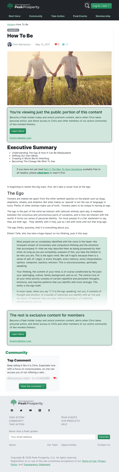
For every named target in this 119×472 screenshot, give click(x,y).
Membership (103, 16)
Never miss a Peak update (23, 431)
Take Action (58, 16)
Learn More (18, 131)
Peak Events (80, 16)
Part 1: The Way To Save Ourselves (63, 169)
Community (35, 16)
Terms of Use (89, 461)
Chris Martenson (21, 44)
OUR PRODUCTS (70, 420)
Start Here (14, 16)
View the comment (31, 386)
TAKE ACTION (16, 417)
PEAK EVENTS (69, 417)
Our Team (52, 444)
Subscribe (104, 437)
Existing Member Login (20, 138)
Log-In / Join (100, 5)
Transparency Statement (36, 464)
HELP (64, 424)
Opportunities (68, 444)
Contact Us (104, 444)
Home (10, 24)
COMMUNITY (16, 420)
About (12, 444)
